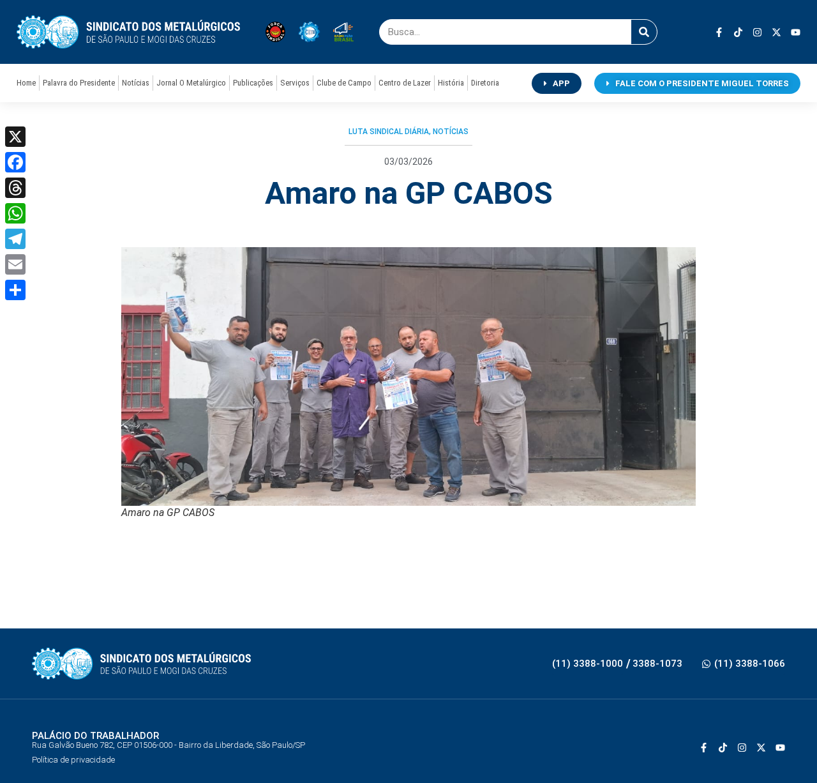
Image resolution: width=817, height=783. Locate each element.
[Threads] (15, 188)
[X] (15, 136)
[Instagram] (757, 32)
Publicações (253, 82)
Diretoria (485, 82)
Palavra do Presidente (79, 82)
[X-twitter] (776, 32)
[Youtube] (795, 32)
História (451, 82)
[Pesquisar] (644, 32)
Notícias (135, 82)
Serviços (295, 82)
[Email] (15, 264)
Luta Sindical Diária (389, 131)
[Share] (15, 290)
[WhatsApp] (15, 213)
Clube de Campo (344, 82)
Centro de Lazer (405, 82)
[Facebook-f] (719, 32)
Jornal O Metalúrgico (191, 82)
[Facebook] (15, 162)
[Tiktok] (738, 32)
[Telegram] (15, 239)
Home (26, 82)
